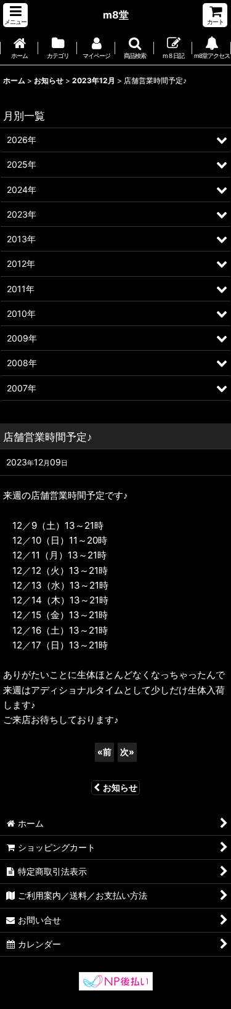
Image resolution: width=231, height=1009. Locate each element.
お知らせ (120, 787)
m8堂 (116, 15)
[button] (15, 15)
